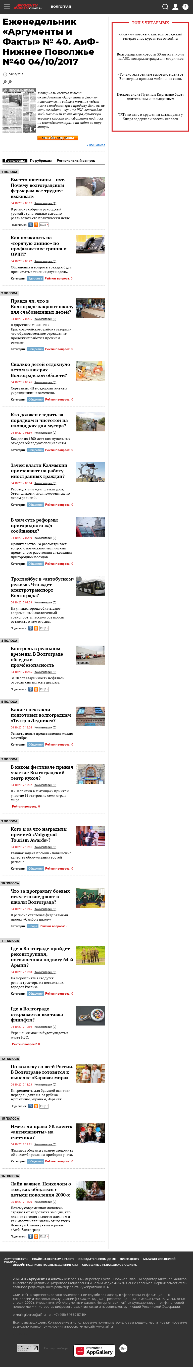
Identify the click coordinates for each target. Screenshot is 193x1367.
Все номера (97, 145)
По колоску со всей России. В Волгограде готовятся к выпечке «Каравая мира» (42, 1071)
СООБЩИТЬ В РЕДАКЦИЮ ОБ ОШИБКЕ (109, 1265)
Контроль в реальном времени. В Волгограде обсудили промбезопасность (37, 656)
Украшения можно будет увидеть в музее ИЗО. (39, 1035)
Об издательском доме (97, 1259)
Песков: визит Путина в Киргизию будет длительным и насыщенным (150, 96)
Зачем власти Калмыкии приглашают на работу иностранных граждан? (39, 470)
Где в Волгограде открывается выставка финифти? (37, 1014)
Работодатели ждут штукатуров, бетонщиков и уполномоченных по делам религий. (40, 493)
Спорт (32, 926)
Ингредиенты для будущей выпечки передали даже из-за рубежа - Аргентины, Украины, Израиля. (41, 1094)
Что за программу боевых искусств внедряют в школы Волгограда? (40, 896)
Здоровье (35, 278)
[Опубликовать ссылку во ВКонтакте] (30, 224)
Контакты (20, 1259)
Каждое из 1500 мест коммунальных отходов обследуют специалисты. (40, 440)
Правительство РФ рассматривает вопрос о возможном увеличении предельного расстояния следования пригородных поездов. (41, 550)
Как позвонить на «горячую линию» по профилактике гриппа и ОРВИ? (39, 246)
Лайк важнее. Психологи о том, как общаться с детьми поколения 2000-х (41, 1189)
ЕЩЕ (43, 224)
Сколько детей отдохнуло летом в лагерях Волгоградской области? (40, 369)
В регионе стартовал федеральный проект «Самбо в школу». (39, 917)
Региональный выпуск (76, 160)
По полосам (15, 160)
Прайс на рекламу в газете (53, 1259)
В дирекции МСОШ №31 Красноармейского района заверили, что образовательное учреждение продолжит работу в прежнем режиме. (41, 333)
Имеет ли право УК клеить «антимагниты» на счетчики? (41, 1131)
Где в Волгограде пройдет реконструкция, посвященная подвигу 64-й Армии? (42, 956)
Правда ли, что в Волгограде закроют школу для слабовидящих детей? (42, 306)
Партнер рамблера (56, 1348)
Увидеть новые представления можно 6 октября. (42, 735)
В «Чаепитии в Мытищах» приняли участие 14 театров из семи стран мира (40, 795)
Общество (35, 349)
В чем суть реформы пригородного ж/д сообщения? (34, 525)
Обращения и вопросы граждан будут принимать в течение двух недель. (42, 269)
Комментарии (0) (45, 261)
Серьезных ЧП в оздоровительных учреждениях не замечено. (39, 390)
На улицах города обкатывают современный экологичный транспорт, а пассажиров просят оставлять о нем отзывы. (38, 614)
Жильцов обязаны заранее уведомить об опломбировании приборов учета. (42, 1152)
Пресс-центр (129, 1259)
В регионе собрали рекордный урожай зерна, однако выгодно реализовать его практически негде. (41, 213)
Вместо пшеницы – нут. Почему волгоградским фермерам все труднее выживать (38, 188)
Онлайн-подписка (57, 138)
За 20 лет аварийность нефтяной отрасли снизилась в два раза (38, 680)
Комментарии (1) (45, 203)
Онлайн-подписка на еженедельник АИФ (45, 1265)
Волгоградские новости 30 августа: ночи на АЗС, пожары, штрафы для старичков (150, 56)
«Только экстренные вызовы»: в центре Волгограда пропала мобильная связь (150, 76)
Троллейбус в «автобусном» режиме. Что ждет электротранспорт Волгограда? (42, 587)
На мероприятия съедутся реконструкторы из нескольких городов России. (37, 982)
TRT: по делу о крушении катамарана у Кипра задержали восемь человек (150, 116)
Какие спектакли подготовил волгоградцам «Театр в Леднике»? (41, 714)
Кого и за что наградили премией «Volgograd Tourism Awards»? (39, 834)
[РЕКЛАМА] (90, 647)
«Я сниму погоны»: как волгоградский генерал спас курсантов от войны (150, 36)
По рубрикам (41, 160)
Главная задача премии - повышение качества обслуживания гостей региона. (41, 857)
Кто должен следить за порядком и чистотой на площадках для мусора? (39, 420)
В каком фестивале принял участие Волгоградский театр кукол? (42, 772)
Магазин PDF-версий (159, 1259)
